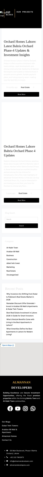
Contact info (10, 446)
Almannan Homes (9, 436)
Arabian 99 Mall (13, 251)
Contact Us (7, 440)
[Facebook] (10, 408)
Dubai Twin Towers (10, 426)
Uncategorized (12, 275)
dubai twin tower (13, 263)
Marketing (11, 267)
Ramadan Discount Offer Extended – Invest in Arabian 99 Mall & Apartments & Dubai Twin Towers (22, 306)
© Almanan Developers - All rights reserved (21, 472)
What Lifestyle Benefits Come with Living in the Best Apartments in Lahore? (20, 322)
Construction (12, 259)
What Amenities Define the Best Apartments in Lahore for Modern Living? (19, 332)
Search (21, 226)
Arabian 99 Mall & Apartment (9, 430)
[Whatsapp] (33, 408)
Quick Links (9, 416)
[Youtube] (18, 408)
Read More (21, 94)
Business (10, 255)
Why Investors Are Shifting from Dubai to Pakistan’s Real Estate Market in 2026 (21, 297)
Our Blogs (9, 13)
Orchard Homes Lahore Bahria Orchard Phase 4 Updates (19, 151)
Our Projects (25, 12)
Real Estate (25, 87)
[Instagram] (25, 408)
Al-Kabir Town (12, 248)
